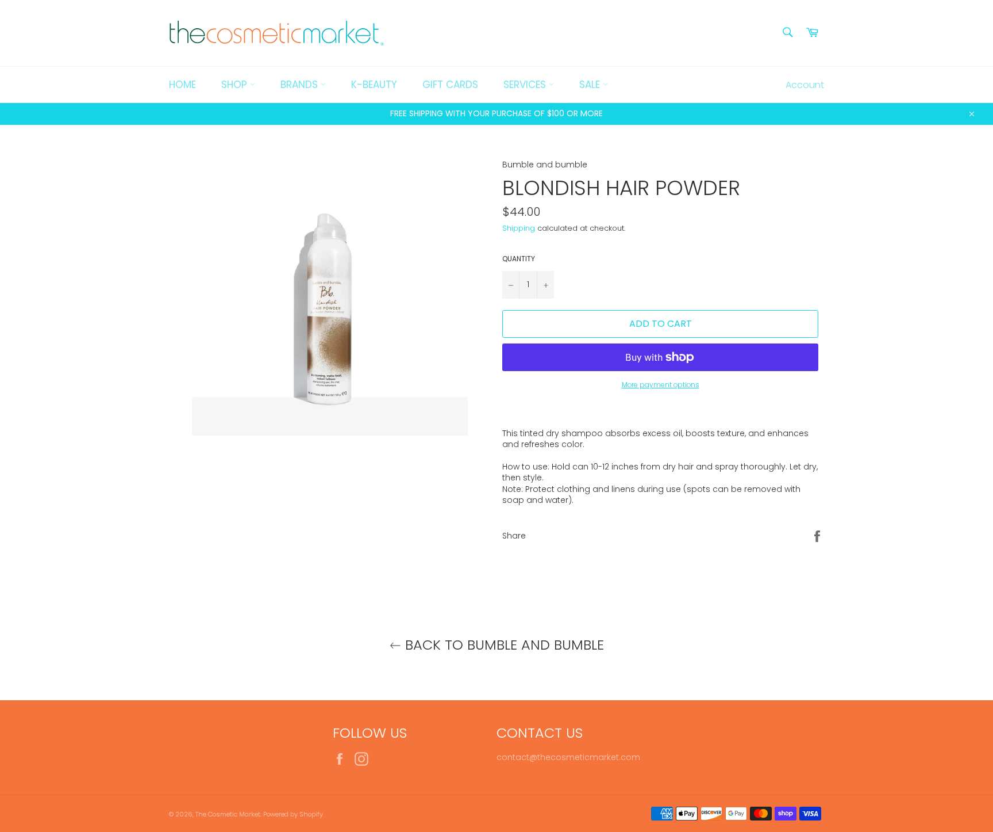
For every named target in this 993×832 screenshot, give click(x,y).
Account (805, 84)
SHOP (235, 84)
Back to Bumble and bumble (502, 644)
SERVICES (526, 84)
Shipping (518, 228)
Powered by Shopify (293, 814)
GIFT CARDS (450, 84)
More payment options (660, 385)
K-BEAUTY (374, 84)
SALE (591, 84)
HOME (182, 84)
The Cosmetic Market (227, 814)
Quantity (518, 259)
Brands (300, 84)
